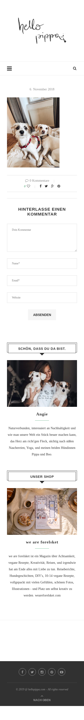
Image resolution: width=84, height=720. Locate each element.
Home (11, 70)
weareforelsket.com (48, 595)
